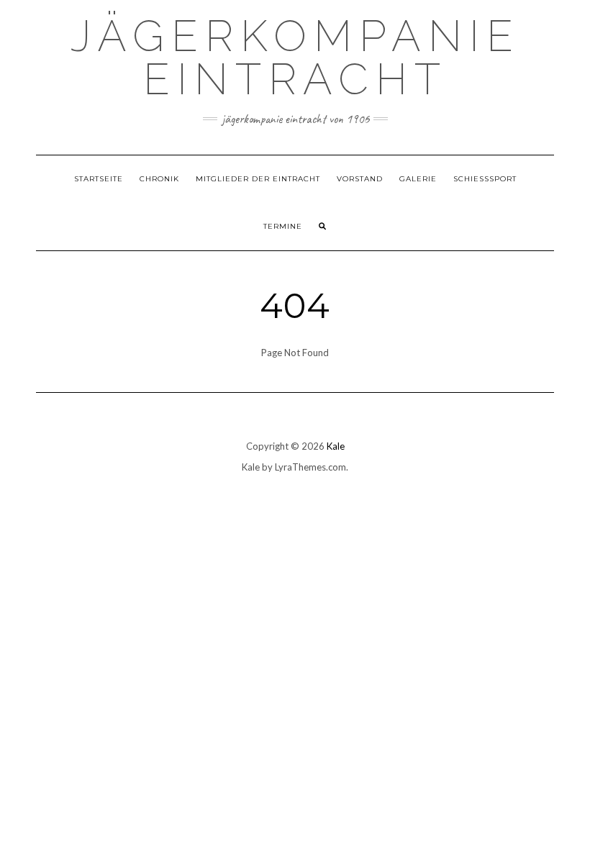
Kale (336, 446)
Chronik (159, 178)
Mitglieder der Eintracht (258, 178)
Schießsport (485, 178)
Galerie (418, 178)
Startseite (98, 178)
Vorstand (360, 178)
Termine (282, 226)
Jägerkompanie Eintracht (295, 57)
